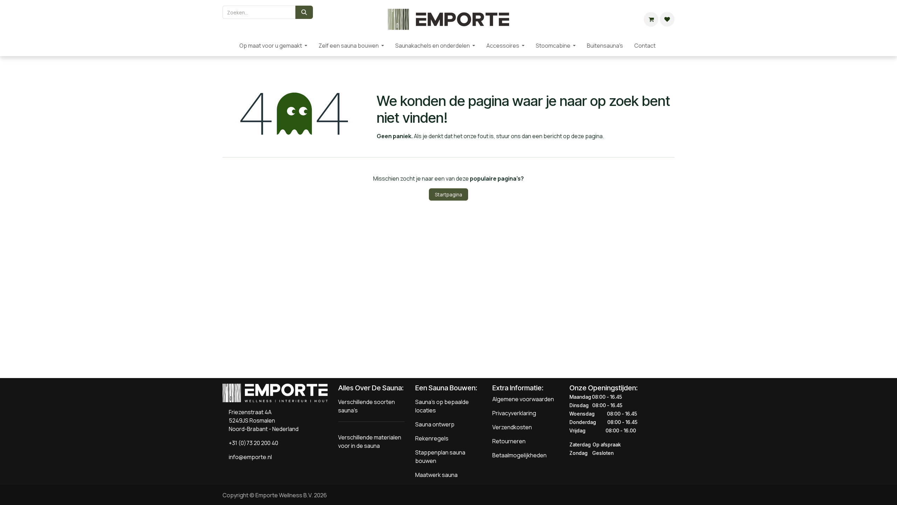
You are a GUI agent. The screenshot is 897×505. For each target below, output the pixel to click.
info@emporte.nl (249, 457)
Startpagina (448, 194)
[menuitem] (228, 46)
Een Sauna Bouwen (445, 388)
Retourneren (509, 441)
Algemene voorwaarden (523, 399)
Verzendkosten (512, 427)
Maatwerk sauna (436, 475)
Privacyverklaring (514, 413)
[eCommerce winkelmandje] (651, 19)
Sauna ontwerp (434, 424)
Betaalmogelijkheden (519, 455)
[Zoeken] (304, 12)
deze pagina (587, 136)
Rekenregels (431, 438)
